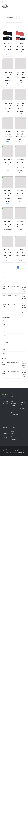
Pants (4, 346)
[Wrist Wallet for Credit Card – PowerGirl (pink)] (7, 182)
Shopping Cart (22, 398)
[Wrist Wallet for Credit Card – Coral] (20, 35)
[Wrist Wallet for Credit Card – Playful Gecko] (7, 151)
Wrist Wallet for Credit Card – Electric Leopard (8, 77)
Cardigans (5, 433)
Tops (4, 353)
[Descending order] (20, 17)
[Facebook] (11, 418)
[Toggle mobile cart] (23, 2)
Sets (4, 349)
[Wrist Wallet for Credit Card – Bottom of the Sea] (7, 35)
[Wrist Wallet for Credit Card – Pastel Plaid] (20, 123)
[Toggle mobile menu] (25, 2)
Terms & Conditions (14, 438)
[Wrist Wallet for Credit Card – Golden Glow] (7, 94)
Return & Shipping (22, 403)
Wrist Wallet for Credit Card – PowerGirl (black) (20, 165)
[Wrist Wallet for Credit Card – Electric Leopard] (7, 63)
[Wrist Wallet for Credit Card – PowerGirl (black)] (20, 151)
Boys (4, 331)
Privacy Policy (13, 432)
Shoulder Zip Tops (5, 428)
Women (4, 324)
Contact (22, 412)
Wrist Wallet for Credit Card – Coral (20, 46)
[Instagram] (13, 418)
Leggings (5, 437)
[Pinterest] (15, 418)
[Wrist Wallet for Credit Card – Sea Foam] (20, 213)
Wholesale (22, 408)
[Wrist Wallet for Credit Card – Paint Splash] (7, 123)
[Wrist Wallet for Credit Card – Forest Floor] (20, 63)
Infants (4, 338)
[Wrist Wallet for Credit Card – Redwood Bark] (7, 213)
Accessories (5, 342)
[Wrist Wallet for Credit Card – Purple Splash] (20, 182)
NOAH (22, 450)
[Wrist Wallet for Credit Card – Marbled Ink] (20, 94)
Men (4, 321)
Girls (4, 328)
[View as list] (15, 24)
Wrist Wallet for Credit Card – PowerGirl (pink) (8, 196)
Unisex (4, 335)
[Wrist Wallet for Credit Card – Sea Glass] (7, 241)
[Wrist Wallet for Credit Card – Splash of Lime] (20, 241)
